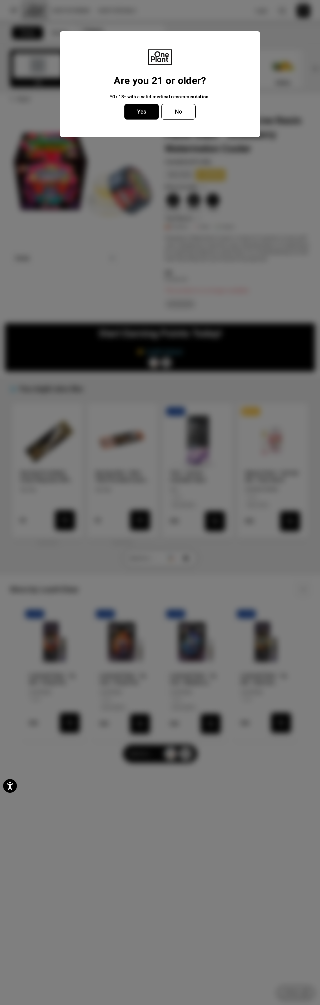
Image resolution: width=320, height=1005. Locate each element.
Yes (141, 111)
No (178, 111)
